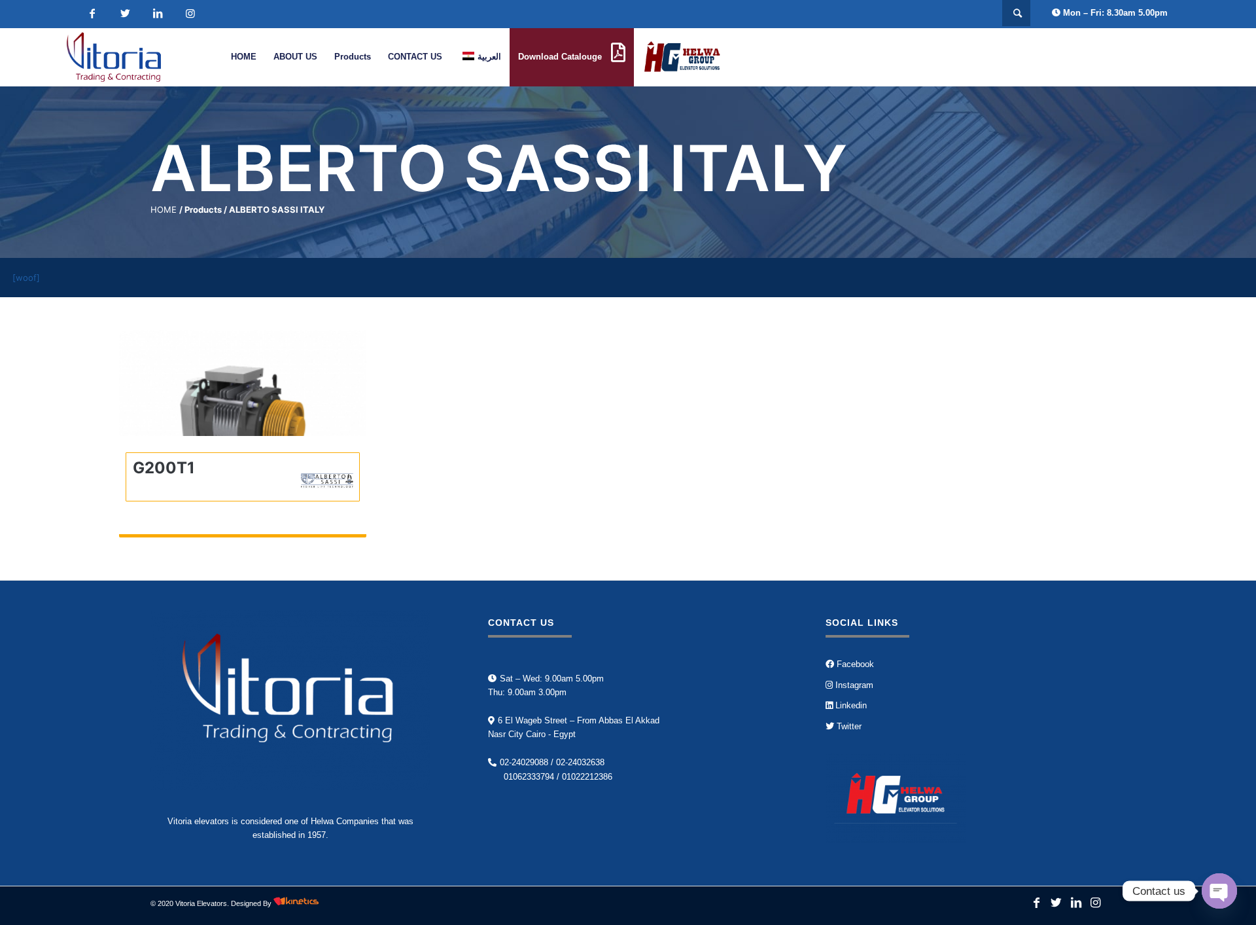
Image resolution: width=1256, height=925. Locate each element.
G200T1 (164, 467)
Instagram (853, 685)
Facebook (854, 664)
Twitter (848, 726)
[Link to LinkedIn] (157, 13)
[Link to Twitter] (125, 13)
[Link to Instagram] (190, 13)
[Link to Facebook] (92, 13)
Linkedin (850, 705)
